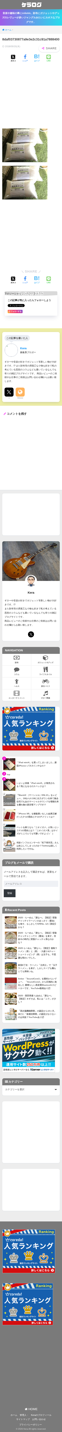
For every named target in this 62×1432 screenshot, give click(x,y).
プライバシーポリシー (30, 1424)
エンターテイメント (17, 698)
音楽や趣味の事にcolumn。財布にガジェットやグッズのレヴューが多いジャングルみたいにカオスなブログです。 (31, 17)
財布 (17, 662)
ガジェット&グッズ (45, 662)
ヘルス (16, 686)
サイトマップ (23, 1419)
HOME (32, 1409)
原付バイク (45, 686)
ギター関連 (45, 698)
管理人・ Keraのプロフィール (35, 1415)
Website (20, 398)
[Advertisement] (31, 97)
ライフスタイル (45, 674)
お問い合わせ (39, 1419)
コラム (16, 674)
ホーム (14, 1415)
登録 (9, 893)
